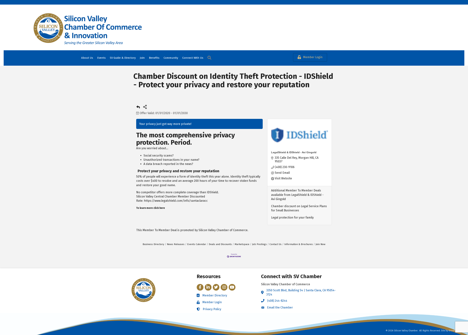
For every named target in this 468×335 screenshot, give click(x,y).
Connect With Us (192, 57)
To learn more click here (150, 208)
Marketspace (242, 244)
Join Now (320, 244)
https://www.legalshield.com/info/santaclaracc (176, 200)
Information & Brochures (298, 244)
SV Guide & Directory (123, 57)
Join (142, 57)
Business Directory (153, 244)
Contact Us (275, 244)
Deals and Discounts (220, 244)
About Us (87, 57)
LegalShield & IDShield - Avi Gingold (293, 152)
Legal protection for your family (292, 217)
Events (101, 57)
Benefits (154, 57)
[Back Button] (138, 108)
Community (171, 57)
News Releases (175, 244)
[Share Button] (145, 107)
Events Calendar (196, 244)
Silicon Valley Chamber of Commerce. (223, 230)
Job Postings (259, 244)
